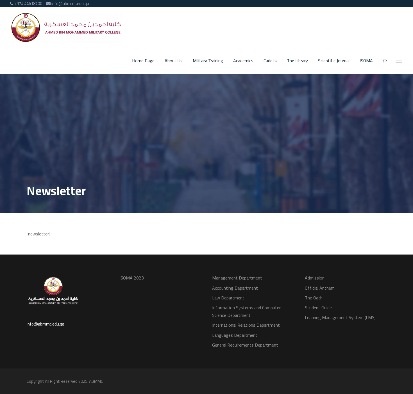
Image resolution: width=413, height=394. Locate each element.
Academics (243, 61)
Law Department (228, 298)
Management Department (237, 278)
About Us (174, 61)
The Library (297, 61)
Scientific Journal (334, 61)
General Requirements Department (245, 345)
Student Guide (318, 307)
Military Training (208, 61)
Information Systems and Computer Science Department (246, 311)
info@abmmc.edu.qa (45, 324)
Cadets (270, 61)
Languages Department (234, 335)
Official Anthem (320, 288)
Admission (314, 278)
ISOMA (366, 61)
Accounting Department (235, 288)
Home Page (143, 61)
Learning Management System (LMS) (340, 317)
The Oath (314, 298)
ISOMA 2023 (131, 278)
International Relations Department (246, 325)
